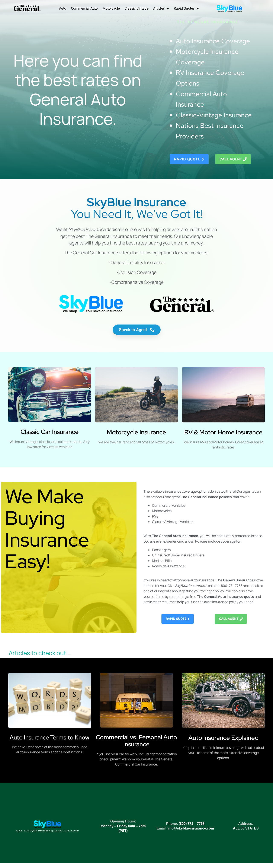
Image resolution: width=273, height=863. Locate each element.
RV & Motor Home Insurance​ (223, 432)
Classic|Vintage (136, 8)
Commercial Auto (84, 8)
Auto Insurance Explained (223, 737)
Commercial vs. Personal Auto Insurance (136, 740)
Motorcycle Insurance (136, 432)
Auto (62, 8)
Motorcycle (111, 8)
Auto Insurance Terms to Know (49, 737)
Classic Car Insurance (49, 432)
